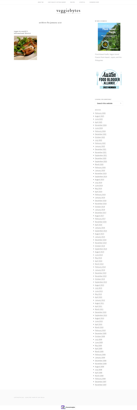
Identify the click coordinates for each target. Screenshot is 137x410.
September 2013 (101, 282)
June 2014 (99, 255)
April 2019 (98, 192)
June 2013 (99, 291)
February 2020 (100, 167)
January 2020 (100, 170)
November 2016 (101, 222)
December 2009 (100, 333)
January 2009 (100, 357)
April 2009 (98, 348)
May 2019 (98, 188)
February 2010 (100, 330)
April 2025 (98, 122)
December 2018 (100, 201)
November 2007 (101, 385)
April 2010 (98, 324)
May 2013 (98, 294)
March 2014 (99, 264)
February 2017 (100, 219)
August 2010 (99, 318)
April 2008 (98, 373)
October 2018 (100, 207)
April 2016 (98, 225)
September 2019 (101, 176)
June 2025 (99, 119)
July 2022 (98, 140)
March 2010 (99, 327)
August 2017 (99, 216)
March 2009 (99, 351)
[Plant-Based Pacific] (109, 37)
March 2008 (99, 376)
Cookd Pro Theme (30, 397)
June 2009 (99, 342)
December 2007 (100, 382)
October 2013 (100, 279)
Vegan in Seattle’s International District (22, 32)
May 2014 (98, 258)
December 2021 (100, 149)
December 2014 (100, 240)
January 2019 (100, 197)
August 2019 (99, 179)
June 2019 (99, 185)
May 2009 (98, 345)
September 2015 (101, 231)
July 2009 (98, 339)
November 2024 (101, 125)
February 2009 (100, 354)
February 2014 (100, 267)
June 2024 (99, 128)
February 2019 (100, 194)
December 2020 (100, 158)
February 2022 (100, 143)
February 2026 (100, 113)
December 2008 (100, 361)
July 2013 (98, 288)
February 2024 (100, 131)
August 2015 (99, 234)
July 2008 (98, 370)
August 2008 (99, 366)
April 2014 (98, 261)
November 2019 (101, 173)
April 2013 (98, 297)
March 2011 (99, 309)
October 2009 (100, 336)
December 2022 (100, 134)
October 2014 (100, 246)
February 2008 (100, 379)
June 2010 (99, 321)
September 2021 (101, 155)
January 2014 (100, 270)
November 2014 (101, 243)
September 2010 (101, 315)
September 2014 (101, 249)
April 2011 (98, 306)
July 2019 (98, 182)
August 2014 (99, 252)
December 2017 (100, 213)
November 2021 (101, 152)
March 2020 (99, 164)
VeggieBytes (68, 10)
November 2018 (101, 204)
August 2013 (99, 285)
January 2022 (100, 146)
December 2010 (100, 312)
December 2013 (100, 273)
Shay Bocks (41, 397)
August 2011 (99, 303)
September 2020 (101, 161)
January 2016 (100, 228)
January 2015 (100, 237)
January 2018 (100, 210)
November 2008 (101, 363)
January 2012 (100, 300)
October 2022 (100, 137)
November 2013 (101, 276)
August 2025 (99, 116)
